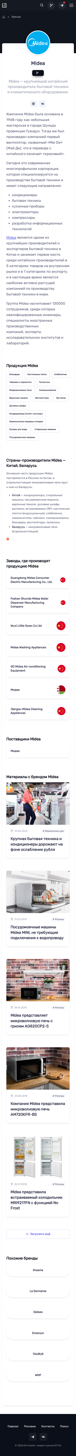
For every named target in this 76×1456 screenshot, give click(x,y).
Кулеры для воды (18, 429)
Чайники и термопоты (20, 382)
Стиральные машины (45, 429)
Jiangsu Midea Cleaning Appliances (27, 711)
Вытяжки (61, 398)
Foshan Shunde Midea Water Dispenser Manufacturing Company (29, 602)
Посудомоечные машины (22, 437)
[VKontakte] (42, 104)
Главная (13, 1426)
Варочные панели (18, 398)
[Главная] (3, 16)
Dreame (38, 1270)
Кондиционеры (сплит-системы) (26, 413)
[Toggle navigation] (71, 5)
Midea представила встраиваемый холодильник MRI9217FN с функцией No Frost (37, 1200)
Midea (11, 237)
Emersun (38, 1333)
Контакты (47, 1426)
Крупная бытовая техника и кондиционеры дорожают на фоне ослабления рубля (37, 844)
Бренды (16, 16)
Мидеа (15, 689)
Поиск (64, 1426)
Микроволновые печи (20, 390)
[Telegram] (62, 5)
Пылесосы (44, 382)
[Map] (51, 5)
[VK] (43, 1437)
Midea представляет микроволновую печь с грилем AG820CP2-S (32, 1020)
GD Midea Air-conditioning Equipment (28, 668)
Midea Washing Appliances (28, 647)
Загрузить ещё (40, 1234)
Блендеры (14, 374)
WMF (38, 1375)
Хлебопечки (60, 374)
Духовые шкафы (17, 405)
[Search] (42, 5)
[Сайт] (33, 104)
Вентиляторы (42, 398)
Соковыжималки (47, 390)
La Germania (38, 1291)
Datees (38, 1312)
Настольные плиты (37, 374)
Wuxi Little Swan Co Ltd (26, 625)
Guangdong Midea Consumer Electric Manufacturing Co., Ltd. (31, 579)
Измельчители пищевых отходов (26, 421)
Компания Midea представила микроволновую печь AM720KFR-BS (38, 1109)
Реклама (30, 1426)
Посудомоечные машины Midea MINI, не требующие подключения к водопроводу (37, 932)
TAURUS (38, 1354)
